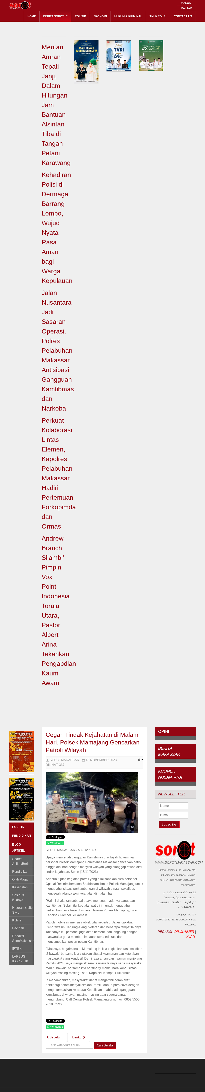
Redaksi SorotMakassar (23, 938)
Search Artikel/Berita (21, 861)
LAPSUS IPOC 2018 (20, 959)
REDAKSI (165, 931)
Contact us (183, 16)
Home (31, 16)
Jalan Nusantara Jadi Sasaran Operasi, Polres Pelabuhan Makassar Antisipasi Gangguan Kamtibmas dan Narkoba (58, 350)
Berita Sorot (54, 16)
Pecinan (18, 928)
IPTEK (17, 948)
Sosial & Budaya (18, 897)
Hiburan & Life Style (22, 910)
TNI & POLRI (158, 16)
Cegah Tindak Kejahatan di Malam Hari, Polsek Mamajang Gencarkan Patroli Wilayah (93, 742)
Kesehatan (20, 887)
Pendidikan (20, 871)
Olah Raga (20, 879)
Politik (80, 16)
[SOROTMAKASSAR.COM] (29, 5)
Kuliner (17, 920)
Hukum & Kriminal (128, 16)
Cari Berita (105, 1045)
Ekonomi (100, 16)
